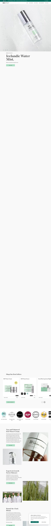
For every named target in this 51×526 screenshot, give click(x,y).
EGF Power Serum (25, 378)
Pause (7, 50)
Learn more (32, 519)
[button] (35, 446)
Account (46, 0)
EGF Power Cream (7, 378)
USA (5, 0)
